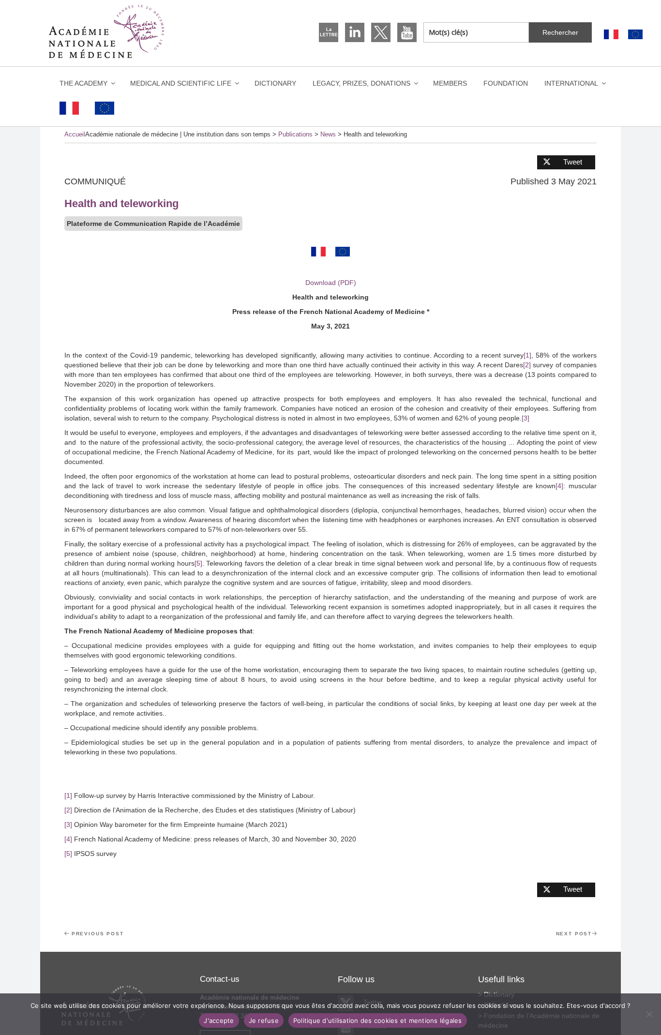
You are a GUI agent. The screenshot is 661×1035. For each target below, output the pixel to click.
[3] (525, 418)
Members (450, 83)
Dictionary (275, 83)
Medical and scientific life (180, 83)
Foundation (505, 83)
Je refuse (264, 1020)
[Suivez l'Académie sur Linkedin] (354, 32)
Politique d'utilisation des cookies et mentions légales (377, 1020)
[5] (198, 563)
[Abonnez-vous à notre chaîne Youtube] (407, 32)
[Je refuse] (649, 1014)
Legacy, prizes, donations (361, 83)
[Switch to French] (611, 34)
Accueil (74, 134)
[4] (559, 486)
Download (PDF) (330, 282)
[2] (527, 365)
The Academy (83, 83)
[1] (527, 355)
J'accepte (219, 1020)
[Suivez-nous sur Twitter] (381, 32)
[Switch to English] (635, 34)
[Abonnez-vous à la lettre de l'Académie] (328, 32)
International (571, 83)
